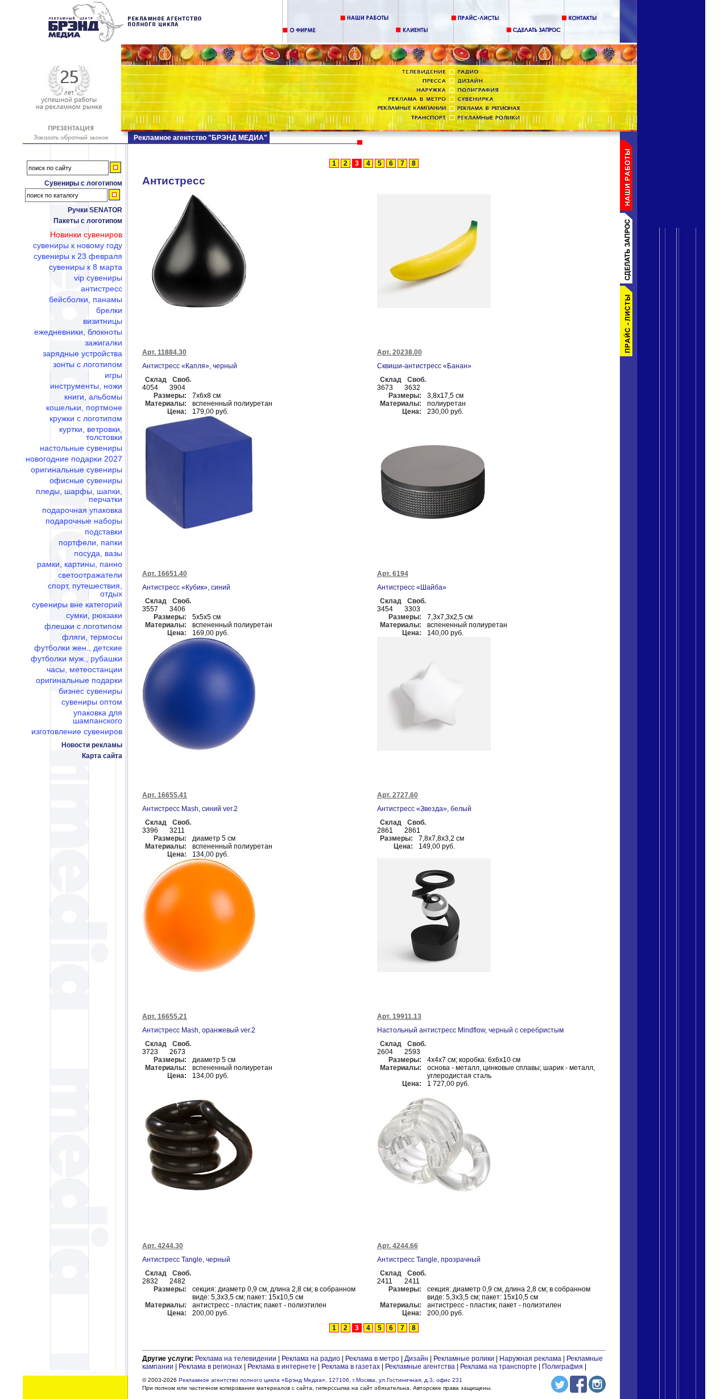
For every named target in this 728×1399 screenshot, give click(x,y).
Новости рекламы (91, 745)
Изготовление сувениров (76, 731)
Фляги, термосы (92, 637)
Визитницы (102, 321)
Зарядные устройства (82, 353)
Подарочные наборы (84, 521)
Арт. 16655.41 (164, 795)
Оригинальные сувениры (76, 470)
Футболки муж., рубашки (76, 659)
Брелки (109, 310)
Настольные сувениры (81, 448)
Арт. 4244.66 (397, 1246)
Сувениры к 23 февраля (78, 256)
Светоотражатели (90, 575)
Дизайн (416, 1359)
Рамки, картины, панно (79, 564)
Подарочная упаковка (82, 510)
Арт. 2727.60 (397, 795)
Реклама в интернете (281, 1367)
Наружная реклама (530, 1359)
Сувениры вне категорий (77, 604)
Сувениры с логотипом (83, 183)
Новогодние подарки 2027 (74, 459)
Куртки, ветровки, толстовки (90, 433)
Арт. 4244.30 (162, 1246)
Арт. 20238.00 (399, 352)
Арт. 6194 (392, 574)
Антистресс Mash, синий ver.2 (190, 809)
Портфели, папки (90, 542)
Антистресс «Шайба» (411, 587)
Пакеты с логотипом (87, 221)
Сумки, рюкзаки (94, 615)
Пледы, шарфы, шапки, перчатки (79, 495)
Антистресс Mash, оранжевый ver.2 (198, 1030)
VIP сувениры (98, 278)
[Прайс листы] (628, 354)
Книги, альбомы (93, 397)
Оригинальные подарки (79, 680)
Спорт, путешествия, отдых (85, 590)
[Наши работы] (628, 208)
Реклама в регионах (210, 1367)
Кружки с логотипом (85, 418)
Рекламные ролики (463, 1359)
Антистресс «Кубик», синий (186, 587)
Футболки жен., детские (78, 648)
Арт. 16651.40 (164, 574)
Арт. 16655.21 (164, 1017)
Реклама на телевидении (235, 1359)
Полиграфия (562, 1367)
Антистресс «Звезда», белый (424, 809)
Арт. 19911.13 (399, 1017)
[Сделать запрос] (628, 281)
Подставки (103, 532)
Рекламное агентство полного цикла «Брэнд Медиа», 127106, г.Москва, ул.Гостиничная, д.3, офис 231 (320, 1380)
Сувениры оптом (91, 702)
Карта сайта (102, 756)
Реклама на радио (311, 1359)
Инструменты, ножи (86, 386)
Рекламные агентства (421, 1367)
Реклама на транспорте (498, 1367)
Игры (113, 375)
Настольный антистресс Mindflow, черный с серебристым (470, 1030)
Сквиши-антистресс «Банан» (424, 366)
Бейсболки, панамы (85, 299)
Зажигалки (103, 343)
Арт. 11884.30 (164, 352)
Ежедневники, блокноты (78, 332)
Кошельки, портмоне (84, 408)
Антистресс (101, 289)
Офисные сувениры (85, 480)
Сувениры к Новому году (77, 245)
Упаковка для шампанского (97, 717)
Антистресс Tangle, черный (186, 1260)
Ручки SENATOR (95, 210)
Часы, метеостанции (84, 669)
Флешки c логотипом (83, 626)
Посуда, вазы (98, 553)
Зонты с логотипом (87, 364)
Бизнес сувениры (90, 691)
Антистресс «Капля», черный (189, 366)
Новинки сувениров (86, 234)
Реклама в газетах (351, 1367)
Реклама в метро (372, 1359)
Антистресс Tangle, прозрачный (429, 1260)
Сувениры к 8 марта (85, 267)
